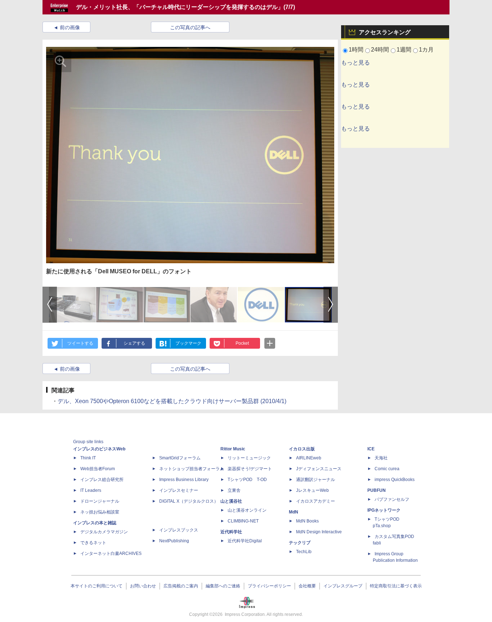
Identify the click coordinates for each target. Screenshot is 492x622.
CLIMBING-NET (243, 521)
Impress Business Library (184, 479)
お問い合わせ (143, 585)
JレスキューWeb (312, 490)
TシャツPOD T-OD (247, 479)
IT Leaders (90, 490)
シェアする (134, 343)
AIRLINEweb (308, 457)
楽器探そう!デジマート (250, 468)
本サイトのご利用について (96, 585)
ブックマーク (188, 343)
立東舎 (234, 490)
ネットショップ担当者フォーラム (191, 468)
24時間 (380, 50)
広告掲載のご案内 (181, 585)
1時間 (356, 50)
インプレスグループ (342, 585)
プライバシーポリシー (269, 585)
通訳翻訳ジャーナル (315, 479)
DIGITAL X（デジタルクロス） (188, 501)
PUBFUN (376, 490)
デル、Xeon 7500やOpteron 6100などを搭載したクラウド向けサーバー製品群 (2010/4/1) (172, 401)
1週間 (404, 50)
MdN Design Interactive (319, 531)
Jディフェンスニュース (318, 468)
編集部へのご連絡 (223, 585)
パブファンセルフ (392, 499)
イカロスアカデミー (315, 501)
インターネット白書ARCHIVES (111, 553)
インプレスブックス (178, 530)
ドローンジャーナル (99, 501)
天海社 (381, 457)
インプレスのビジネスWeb (99, 448)
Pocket (242, 343)
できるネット (93, 542)
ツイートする (80, 343)
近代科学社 (231, 531)
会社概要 (307, 585)
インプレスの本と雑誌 (94, 522)
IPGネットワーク (384, 510)
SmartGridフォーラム (180, 457)
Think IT (88, 457)
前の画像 (70, 27)
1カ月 (426, 50)
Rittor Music (232, 448)
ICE (371, 448)
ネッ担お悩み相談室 (99, 512)
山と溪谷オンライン (247, 510)
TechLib (304, 551)
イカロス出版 (302, 448)
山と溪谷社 (231, 501)
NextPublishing (174, 540)
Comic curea (387, 468)
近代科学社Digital (245, 540)
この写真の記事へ (190, 27)
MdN (293, 512)
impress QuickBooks (395, 479)
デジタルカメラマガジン (104, 531)
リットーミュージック (249, 457)
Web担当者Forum (97, 468)
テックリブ (299, 542)
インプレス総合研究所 (102, 479)
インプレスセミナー (178, 490)
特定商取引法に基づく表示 (396, 585)
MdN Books (307, 521)
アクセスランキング (385, 32)
